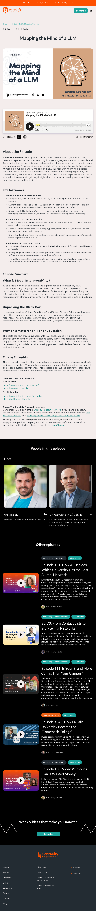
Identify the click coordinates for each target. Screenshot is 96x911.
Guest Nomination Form (45, 887)
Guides (6, 898)
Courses (6, 893)
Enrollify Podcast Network (47, 410)
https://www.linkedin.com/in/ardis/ (21, 385)
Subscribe (81, 10)
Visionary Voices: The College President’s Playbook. (53, 415)
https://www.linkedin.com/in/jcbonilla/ (22, 396)
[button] (91, 10)
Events (6, 883)
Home (6, 867)
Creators (7, 878)
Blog (5, 903)
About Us (41, 867)
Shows (6, 872)
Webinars (7, 888)
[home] (12, 10)
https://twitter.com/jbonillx (16, 399)
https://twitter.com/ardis (15, 388)
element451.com (55, 425)
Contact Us (42, 872)
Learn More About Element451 (45, 879)
